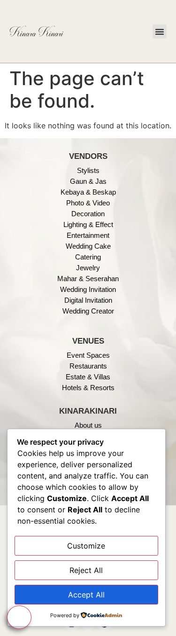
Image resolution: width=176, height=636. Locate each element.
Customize (86, 545)
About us (88, 425)
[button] (160, 31)
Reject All (86, 570)
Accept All (86, 594)
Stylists (88, 170)
